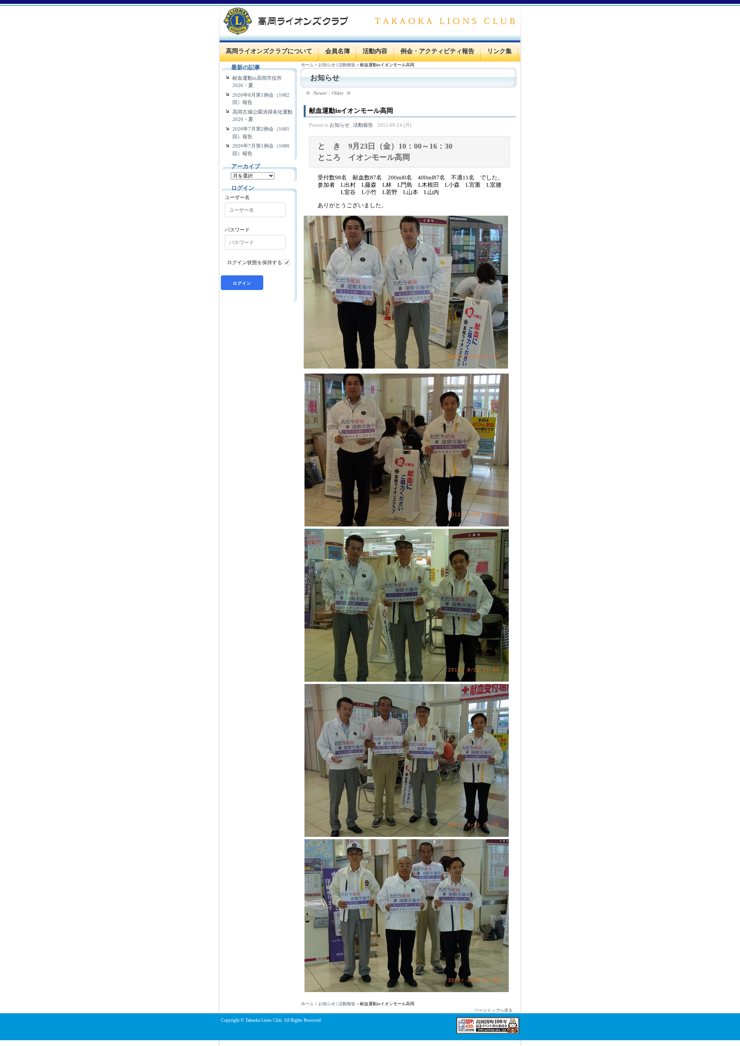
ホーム (307, 64)
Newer (319, 93)
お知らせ (326, 64)
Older (337, 93)
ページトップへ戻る (493, 1010)
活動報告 (346, 64)
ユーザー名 (237, 197)
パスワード (237, 229)
